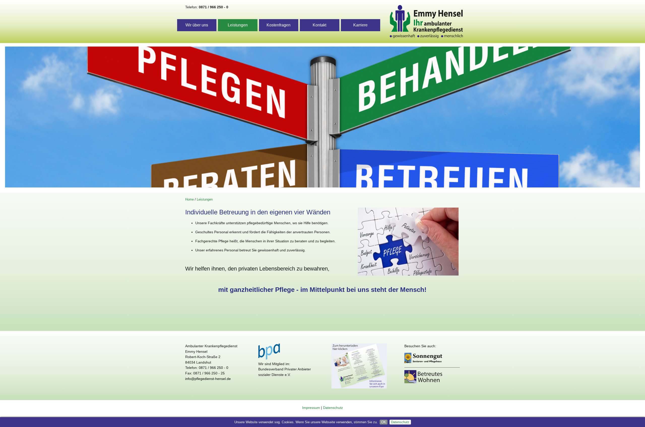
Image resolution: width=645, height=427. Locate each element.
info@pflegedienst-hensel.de (208, 379)
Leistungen (238, 25)
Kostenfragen (279, 25)
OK (383, 422)
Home (189, 199)
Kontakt (319, 25)
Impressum (311, 408)
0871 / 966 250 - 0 (213, 7)
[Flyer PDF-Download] (359, 390)
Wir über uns (196, 25)
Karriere (360, 25)
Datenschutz (400, 422)
